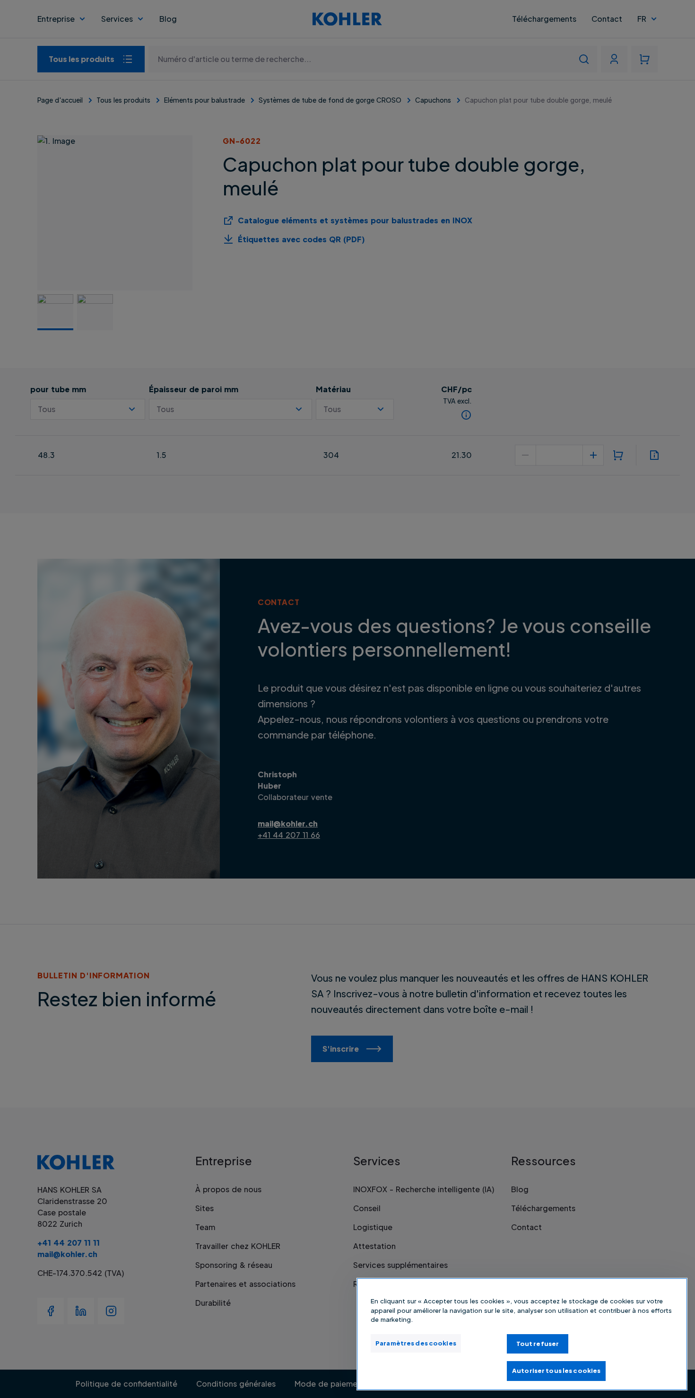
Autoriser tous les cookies (556, 1370)
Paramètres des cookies (415, 1343)
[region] (521, 1334)
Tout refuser (537, 1343)
